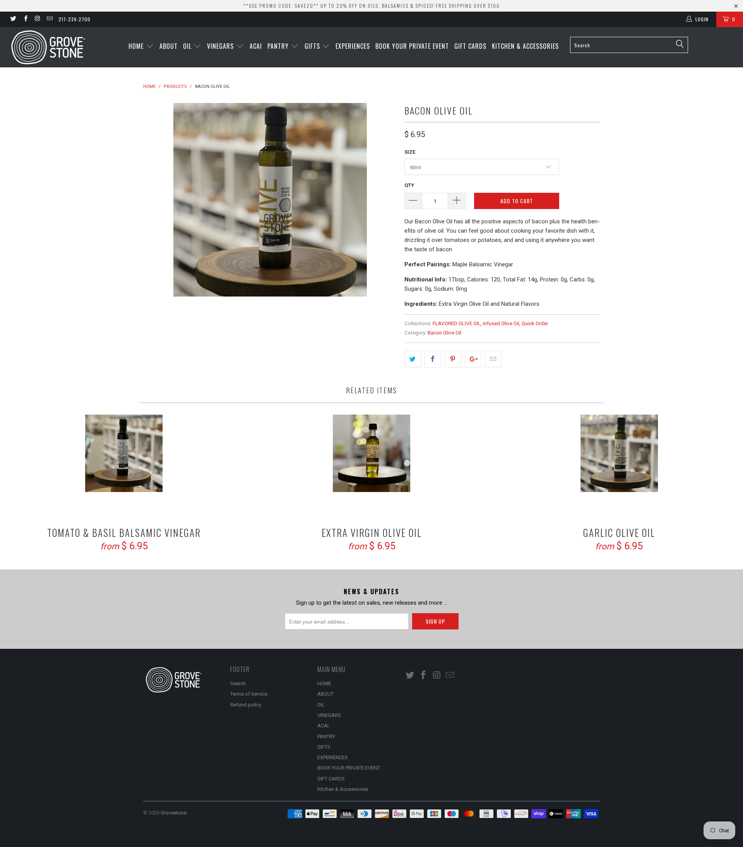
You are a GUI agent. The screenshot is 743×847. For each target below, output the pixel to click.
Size (409, 152)
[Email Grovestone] (49, 19)
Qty (409, 185)
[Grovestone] (63, 47)
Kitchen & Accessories (525, 46)
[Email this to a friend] (493, 359)
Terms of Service (248, 694)
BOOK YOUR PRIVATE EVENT (412, 46)
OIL (188, 46)
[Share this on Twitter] (412, 359)
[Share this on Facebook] (433, 359)
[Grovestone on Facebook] (25, 19)
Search (238, 683)
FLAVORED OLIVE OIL (457, 323)
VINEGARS (221, 46)
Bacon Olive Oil (444, 332)
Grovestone (174, 813)
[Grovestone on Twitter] (13, 19)
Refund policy (245, 705)
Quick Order (535, 323)
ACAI (256, 46)
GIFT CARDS (470, 46)
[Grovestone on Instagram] (37, 19)
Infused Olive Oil (501, 323)
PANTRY (279, 46)
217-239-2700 (74, 19)
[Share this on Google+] (473, 359)
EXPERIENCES (353, 46)
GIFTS (313, 46)
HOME (137, 46)
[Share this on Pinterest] (453, 359)
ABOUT (168, 46)
